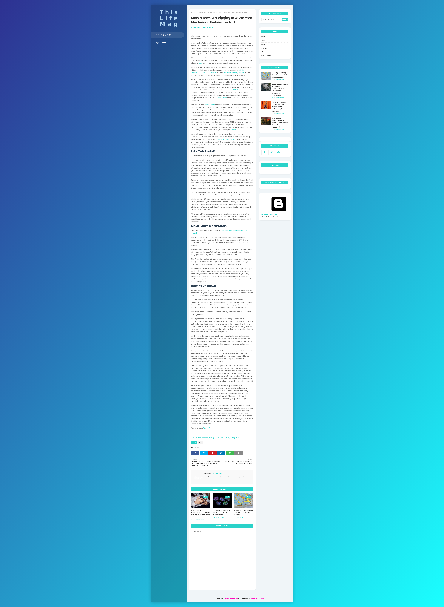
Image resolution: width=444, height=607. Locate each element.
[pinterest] (278, 152)
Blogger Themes (257, 599)
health (264, 48)
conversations (220, 98)
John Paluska (197, 27)
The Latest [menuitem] (166, 35)
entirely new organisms (234, 72)
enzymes (213, 72)
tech (198, 13)
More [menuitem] (163, 42)
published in (210, 104)
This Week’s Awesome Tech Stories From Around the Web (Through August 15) (280, 122)
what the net (266, 56)
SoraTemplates (231, 599)
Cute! (264, 37)
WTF (263, 40)
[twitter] (271, 152)
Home (193, 13)
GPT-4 (235, 90)
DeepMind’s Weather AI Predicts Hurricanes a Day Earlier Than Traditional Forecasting (280, 90)
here (234, 130)
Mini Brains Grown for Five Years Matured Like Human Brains (222, 512)
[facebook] (264, 152)
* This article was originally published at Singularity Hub (215, 437)
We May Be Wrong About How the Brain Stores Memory (243, 512)
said (200, 63)
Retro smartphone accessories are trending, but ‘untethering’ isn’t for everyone (280, 106)
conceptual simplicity (226, 139)
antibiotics (203, 72)
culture (264, 44)
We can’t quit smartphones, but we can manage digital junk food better (200, 513)
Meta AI (206, 428)
